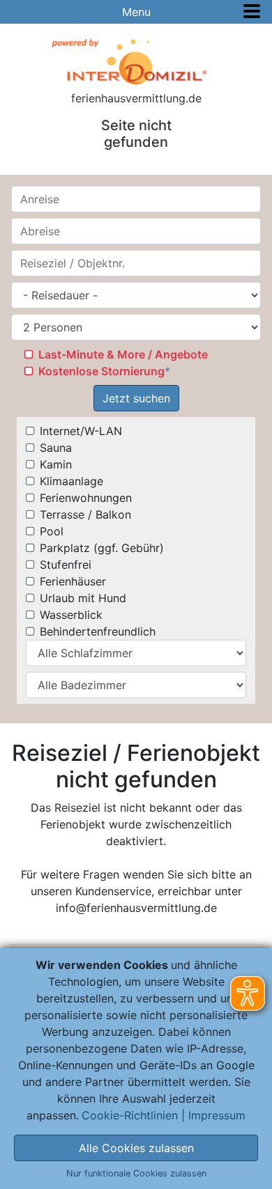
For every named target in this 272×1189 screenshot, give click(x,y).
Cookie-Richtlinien (130, 1115)
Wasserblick (71, 615)
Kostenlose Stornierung (101, 371)
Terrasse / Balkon (85, 514)
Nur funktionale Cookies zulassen (136, 1173)
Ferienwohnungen (86, 498)
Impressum (216, 1115)
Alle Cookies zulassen (136, 1148)
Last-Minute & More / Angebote (123, 354)
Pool (51, 531)
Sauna (56, 448)
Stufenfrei (65, 565)
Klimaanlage (71, 481)
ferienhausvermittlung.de (136, 98)
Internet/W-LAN (81, 431)
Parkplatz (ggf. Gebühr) (102, 548)
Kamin (56, 464)
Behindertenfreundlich (98, 631)
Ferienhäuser (73, 581)
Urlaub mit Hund (83, 598)
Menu (136, 12)
